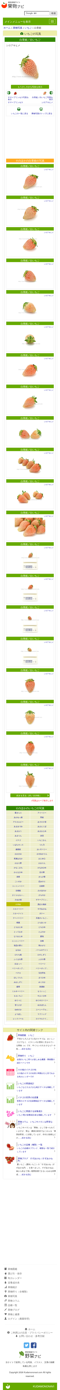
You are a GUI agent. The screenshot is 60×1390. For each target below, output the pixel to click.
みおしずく (18, 982)
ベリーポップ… (18, 968)
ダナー (42, 913)
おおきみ (18, 853)
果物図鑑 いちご (26, 1035)
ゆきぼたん (42, 1005)
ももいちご (18, 995)
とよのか (41, 931)
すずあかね (42, 908)
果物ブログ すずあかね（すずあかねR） (35, 1159)
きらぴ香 (41, 876)
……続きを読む (24, 1048)
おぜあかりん (42, 853)
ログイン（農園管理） (19, 1318)
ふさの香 (41, 959)
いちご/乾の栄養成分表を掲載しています (34, 1114)
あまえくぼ (42, 826)
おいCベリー (42, 849)
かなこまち (18, 867)
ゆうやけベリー (42, 1000)
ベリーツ (41, 963)
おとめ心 (41, 858)
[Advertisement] (30, 137)
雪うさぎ (18, 1005)
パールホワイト (42, 950)
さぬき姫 (18, 899)
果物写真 (17, 27)
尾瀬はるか (18, 858)
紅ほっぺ (18, 963)
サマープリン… (42, 899)
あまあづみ (18, 826)
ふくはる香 (18, 959)
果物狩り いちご (26, 1055)
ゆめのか (18, 1009)
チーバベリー (18, 918)
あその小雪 (42, 821)
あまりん (18, 835)
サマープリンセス (15, 102)
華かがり (41, 945)
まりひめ (41, 977)
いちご (28, 27)
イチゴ (18, 840)
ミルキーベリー (18, 991)
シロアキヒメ (47, 102)
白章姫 (18, 904)
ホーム (6, 27)
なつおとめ (18, 936)
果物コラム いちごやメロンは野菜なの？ (35, 1122)
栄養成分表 (14, 1282)
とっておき (18, 931)
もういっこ (42, 991)
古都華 (42, 886)
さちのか (41, 895)
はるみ (18, 950)
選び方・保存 (15, 1273)
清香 (18, 876)
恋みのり (41, 881)
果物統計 (12, 1287)
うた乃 (42, 844)
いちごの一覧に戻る (19, 113)
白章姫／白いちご (30, 166)
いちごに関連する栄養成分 (30, 1111)
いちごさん (42, 840)
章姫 (42, 817)
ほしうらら (18, 977)
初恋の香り (18, 945)
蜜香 (18, 986)
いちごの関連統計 (26, 1083)
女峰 (42, 940)
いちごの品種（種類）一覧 (30, 1144)
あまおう (18, 831)
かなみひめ (42, 867)
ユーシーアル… (42, 1009)
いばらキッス (18, 844)
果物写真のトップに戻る (41, 113)
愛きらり (18, 812)
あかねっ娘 (18, 817)
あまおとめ (42, 831)
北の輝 (42, 872)
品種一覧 (12, 1305)
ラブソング (42, 1014)
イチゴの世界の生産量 (28, 1097)
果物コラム (14, 1300)
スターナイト (18, 913)
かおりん (41, 863)
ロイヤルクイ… (42, 1018)
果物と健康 (14, 1314)
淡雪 (42, 835)
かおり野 (18, 863)
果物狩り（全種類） (18, 1291)
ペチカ (18, 972)
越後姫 (18, 849)
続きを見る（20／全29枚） (29, 795)
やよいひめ (42, 995)
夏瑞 (42, 936)
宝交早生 (41, 972)
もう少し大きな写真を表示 (30, 86)
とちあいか (42, 922)
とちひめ (41, 927)
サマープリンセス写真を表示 (18, 98)
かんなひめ (18, 872)
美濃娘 (42, 986)
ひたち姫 (18, 954)
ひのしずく (42, 954)
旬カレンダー (15, 1278)
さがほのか (42, 890)
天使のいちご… (42, 918)
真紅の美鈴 (42, 904)
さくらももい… (18, 895)
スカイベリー (18, 908)
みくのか (41, 982)
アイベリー (42, 812)
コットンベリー (18, 886)
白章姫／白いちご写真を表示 (42, 98)
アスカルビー (18, 821)
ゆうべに (18, 1000)
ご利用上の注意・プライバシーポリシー (32, 1332)
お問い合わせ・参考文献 (32, 1336)
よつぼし (18, 1014)
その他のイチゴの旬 (27, 1069)
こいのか (18, 881)
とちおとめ (18, 927)
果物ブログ (14, 1309)
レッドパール (18, 1018)
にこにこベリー (18, 940)
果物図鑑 (12, 1269)
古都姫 (18, 890)
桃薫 (18, 922)
